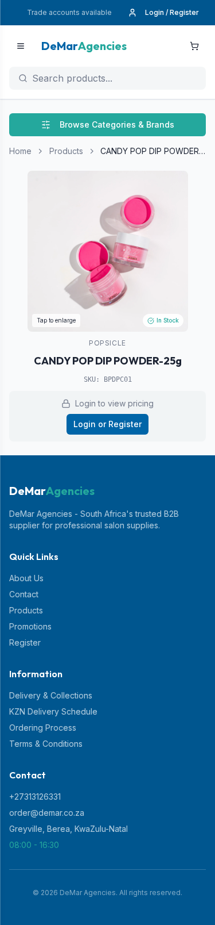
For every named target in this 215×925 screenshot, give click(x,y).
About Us (26, 578)
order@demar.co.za (46, 812)
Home (20, 151)
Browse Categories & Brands (117, 124)
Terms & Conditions (46, 744)
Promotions (30, 626)
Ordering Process (42, 727)
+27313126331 (35, 796)
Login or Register (107, 424)
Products (66, 151)
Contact (23, 594)
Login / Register (172, 12)
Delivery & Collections (50, 695)
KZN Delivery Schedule (53, 711)
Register (25, 642)
